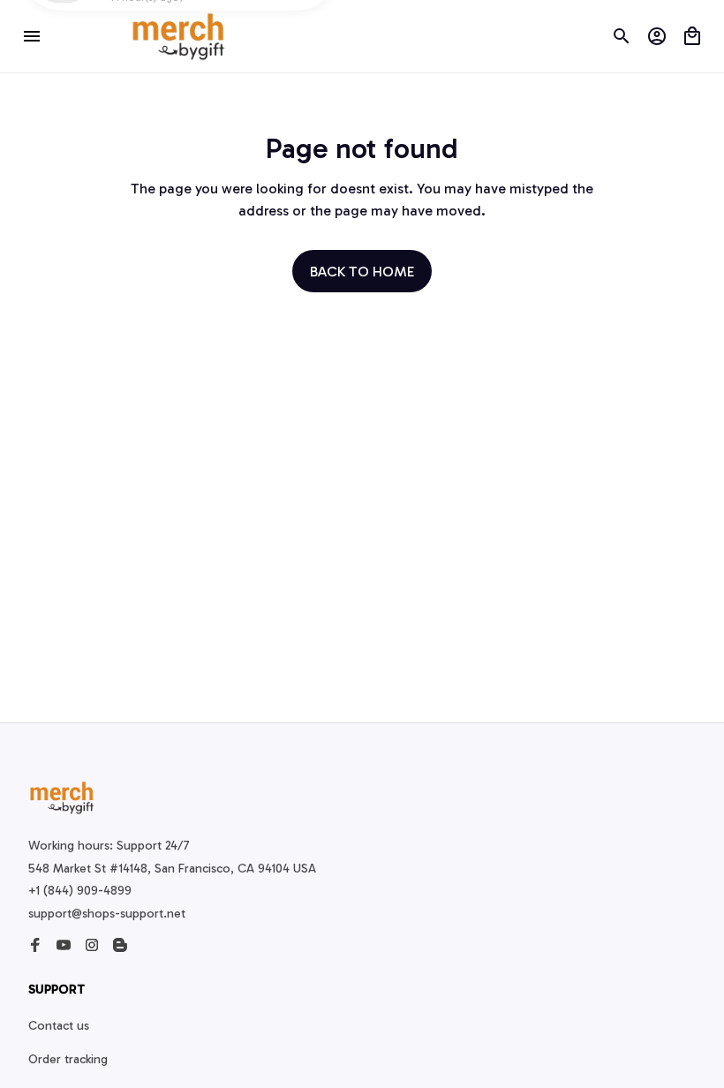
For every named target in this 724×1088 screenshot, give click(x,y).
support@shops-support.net (106, 913)
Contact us (58, 1025)
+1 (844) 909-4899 (80, 890)
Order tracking (68, 1059)
